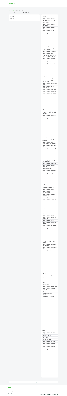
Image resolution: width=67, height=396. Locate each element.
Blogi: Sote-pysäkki (45, 337)
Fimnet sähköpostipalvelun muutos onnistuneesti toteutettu (49, 239)
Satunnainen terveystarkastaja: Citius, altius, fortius (49, 286)
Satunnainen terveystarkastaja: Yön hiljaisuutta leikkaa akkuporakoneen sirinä (48, 205)
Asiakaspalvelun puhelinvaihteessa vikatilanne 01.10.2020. (48, 102)
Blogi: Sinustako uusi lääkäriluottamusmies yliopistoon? (48, 325)
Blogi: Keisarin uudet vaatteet (46, 339)
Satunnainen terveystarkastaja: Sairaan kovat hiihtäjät (48, 282)
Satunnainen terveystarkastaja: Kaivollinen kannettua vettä (48, 76)
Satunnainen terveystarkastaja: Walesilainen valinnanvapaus (48, 140)
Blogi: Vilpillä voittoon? (45, 284)
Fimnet (9, 10)
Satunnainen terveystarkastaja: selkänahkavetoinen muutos (49, 248)
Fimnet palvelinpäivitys (45, 22)
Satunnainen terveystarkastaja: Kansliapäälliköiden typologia (49, 131)
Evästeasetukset (10, 393)
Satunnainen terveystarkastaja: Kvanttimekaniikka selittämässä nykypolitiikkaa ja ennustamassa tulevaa (49, 200)
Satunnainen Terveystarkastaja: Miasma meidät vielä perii (49, 109)
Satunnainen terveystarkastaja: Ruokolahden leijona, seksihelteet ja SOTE (49, 171)
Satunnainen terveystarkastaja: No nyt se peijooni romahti (49, 63)
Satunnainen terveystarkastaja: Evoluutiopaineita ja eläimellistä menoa (49, 41)
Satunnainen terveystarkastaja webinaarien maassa (49, 91)
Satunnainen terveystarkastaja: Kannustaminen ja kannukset (49, 228)
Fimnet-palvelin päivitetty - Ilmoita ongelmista (48, 20)
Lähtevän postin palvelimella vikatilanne (47, 369)
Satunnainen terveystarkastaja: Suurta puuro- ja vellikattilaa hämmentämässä (48, 87)
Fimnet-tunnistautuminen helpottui (47, 106)
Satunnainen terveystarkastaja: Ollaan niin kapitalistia (48, 259)
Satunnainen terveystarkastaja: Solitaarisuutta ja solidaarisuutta (49, 289)
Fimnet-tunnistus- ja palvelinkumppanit (52, 394)
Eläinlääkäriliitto (29, 382)
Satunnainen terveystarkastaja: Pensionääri (48, 53)
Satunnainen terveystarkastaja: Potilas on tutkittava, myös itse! (48, 268)
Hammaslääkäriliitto (20, 382)
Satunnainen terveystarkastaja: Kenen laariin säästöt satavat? (48, 59)
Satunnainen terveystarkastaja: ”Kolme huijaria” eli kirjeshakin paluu (49, 166)
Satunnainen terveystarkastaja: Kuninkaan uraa (48, 18)
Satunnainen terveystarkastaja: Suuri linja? (48, 104)
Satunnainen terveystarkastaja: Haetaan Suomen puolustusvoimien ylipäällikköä (49, 49)
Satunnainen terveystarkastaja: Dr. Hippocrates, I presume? (49, 173)
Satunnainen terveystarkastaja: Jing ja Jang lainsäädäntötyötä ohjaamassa (48, 236)
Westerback (44, 291)
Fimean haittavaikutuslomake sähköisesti (48, 253)
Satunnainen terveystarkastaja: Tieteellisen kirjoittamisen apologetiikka (48, 151)
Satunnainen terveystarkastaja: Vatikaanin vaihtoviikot (48, 33)
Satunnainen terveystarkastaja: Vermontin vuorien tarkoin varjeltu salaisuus (49, 245)
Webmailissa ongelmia (45, 367)
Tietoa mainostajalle (43, 394)
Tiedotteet (12, 10)
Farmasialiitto (46, 382)
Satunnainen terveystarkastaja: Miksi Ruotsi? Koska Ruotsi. (49, 304)
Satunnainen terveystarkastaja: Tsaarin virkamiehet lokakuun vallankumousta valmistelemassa (49, 226)
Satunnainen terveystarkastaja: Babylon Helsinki (49, 51)
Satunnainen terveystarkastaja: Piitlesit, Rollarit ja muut (49, 146)
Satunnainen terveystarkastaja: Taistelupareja (48, 215)
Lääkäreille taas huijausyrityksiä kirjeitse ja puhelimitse (48, 180)
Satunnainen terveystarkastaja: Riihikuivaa (48, 275)
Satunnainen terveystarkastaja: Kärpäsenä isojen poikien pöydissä (49, 157)
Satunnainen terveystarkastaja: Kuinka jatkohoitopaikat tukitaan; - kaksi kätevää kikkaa (49, 143)
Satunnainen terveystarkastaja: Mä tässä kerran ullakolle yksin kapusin (48, 71)
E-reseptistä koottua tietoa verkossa (47, 279)
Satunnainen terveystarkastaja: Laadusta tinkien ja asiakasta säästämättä (49, 46)
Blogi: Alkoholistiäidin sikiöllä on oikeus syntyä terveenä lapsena (48, 297)
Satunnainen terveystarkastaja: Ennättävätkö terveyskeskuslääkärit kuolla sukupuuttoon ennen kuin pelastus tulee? (49, 184)
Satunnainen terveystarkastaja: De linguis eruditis (49, 163)
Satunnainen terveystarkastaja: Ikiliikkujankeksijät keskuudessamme (49, 148)
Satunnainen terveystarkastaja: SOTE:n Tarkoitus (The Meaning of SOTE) (49, 218)
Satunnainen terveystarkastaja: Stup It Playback (49, 341)
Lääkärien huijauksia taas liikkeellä (47, 168)
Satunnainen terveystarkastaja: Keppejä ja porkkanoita (48, 31)
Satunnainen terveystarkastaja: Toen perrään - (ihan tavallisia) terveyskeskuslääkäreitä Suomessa (49, 94)
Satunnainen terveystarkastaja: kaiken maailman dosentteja (48, 333)
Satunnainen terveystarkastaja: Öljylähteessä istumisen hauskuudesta (48, 81)
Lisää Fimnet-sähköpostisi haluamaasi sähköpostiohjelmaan (47, 273)
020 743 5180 (10, 392)
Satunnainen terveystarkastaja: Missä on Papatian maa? (49, 349)
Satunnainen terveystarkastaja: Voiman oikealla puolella (48, 347)
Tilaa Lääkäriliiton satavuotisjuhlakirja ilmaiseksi (49, 257)
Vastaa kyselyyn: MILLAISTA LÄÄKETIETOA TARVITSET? (48, 362)
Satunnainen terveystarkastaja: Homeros (48, 61)
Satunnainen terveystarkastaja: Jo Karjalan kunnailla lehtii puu (49, 84)
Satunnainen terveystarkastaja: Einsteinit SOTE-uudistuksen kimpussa (48, 36)
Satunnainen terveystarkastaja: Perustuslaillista (49, 89)
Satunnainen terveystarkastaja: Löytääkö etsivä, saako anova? (49, 66)
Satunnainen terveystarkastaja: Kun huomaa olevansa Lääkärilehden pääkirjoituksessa (48, 187)
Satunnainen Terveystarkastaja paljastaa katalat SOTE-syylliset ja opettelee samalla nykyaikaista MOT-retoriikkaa (49, 112)
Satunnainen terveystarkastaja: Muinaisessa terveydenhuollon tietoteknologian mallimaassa (48, 99)
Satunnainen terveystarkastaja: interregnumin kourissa (48, 250)
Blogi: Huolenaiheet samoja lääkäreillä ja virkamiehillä (47, 294)
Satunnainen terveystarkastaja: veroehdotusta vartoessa (48, 330)
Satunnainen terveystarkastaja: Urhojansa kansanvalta (48, 154)
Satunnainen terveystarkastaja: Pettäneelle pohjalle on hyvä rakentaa (49, 134)
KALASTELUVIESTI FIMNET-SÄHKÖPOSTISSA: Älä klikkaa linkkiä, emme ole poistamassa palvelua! (49, 56)
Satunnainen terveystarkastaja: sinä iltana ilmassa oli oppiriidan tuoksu (49, 208)
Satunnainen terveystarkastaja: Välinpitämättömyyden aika (46, 192)
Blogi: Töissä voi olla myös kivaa (46, 335)
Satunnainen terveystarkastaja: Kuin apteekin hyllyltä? (48, 344)
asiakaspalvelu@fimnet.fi (11, 391)
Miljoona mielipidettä (45, 210)
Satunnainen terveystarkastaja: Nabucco (47, 43)
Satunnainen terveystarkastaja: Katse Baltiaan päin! (49, 197)
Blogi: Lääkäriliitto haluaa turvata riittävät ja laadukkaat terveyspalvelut (48, 299)
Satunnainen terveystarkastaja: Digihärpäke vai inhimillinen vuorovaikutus (48, 195)
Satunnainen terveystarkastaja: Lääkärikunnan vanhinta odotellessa (48, 25)
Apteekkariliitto (38, 382)
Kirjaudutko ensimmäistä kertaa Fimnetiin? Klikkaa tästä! (49, 365)
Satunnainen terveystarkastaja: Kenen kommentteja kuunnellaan (49, 223)
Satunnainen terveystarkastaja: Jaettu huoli (48, 189)
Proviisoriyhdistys (55, 382)
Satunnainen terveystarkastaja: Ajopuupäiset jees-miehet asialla (49, 233)
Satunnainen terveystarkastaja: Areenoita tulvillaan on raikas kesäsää (49, 116)
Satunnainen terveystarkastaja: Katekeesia (48, 78)
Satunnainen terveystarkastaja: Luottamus (48, 220)
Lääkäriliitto (11, 382)
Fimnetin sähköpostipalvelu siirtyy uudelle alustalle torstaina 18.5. (49, 242)
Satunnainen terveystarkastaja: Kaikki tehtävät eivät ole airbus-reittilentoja (49, 137)
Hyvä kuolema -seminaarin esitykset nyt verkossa (49, 277)
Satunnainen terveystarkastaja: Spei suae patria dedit (48, 28)
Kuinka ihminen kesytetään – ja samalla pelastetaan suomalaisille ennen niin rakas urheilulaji (49, 96)
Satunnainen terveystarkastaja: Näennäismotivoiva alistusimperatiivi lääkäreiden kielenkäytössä (49, 118)
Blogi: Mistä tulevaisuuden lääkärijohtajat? (48, 327)
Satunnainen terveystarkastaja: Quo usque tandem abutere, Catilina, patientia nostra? (49, 213)
